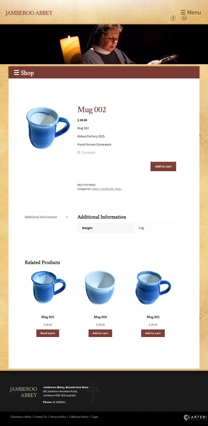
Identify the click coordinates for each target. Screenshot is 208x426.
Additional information (41, 217)
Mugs (118, 189)
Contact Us (40, 417)
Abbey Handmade (103, 189)
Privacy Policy (58, 417)
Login (95, 417)
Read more (47, 333)
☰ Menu (190, 12)
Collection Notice (78, 417)
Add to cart (163, 166)
